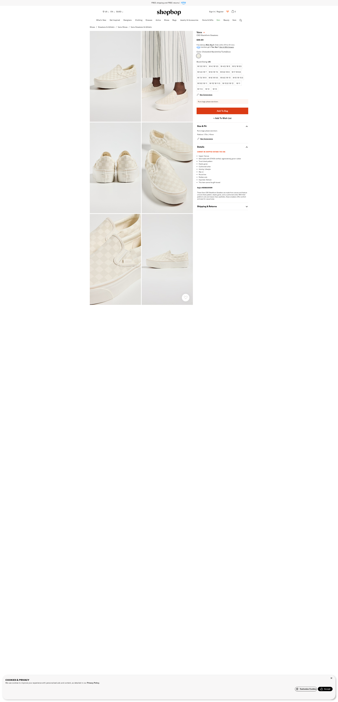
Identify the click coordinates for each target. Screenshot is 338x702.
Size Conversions (206, 95)
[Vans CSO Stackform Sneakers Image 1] (167, 76)
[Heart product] (185, 297)
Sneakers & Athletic (106, 27)
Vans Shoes (123, 27)
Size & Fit (201, 126)
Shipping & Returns (207, 206)
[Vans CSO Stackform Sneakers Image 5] (167, 259)
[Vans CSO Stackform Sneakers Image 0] (115, 76)
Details (200, 146)
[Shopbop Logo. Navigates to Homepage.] (169, 12)
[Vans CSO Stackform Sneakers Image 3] (167, 167)
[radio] (202, 66)
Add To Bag (222, 111)
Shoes (92, 27)
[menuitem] (106, 12)
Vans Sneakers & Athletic (141, 27)
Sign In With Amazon (226, 47)
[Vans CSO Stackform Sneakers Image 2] (115, 167)
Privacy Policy (93, 683)
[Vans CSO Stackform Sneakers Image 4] (115, 259)
